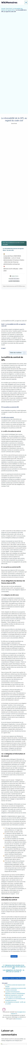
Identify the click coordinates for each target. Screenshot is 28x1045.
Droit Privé (9, 8)
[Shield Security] (1, 1043)
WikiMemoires (9, 2)
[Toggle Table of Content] (23, 353)
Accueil (3, 8)
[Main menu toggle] (26, 2)
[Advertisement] (14, 229)
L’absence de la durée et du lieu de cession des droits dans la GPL (13, 966)
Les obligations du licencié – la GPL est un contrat (13, 970)
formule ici (18, 1018)
